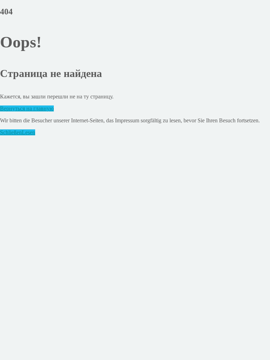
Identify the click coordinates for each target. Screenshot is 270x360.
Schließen (11, 132)
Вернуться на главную (27, 108)
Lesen (28, 132)
